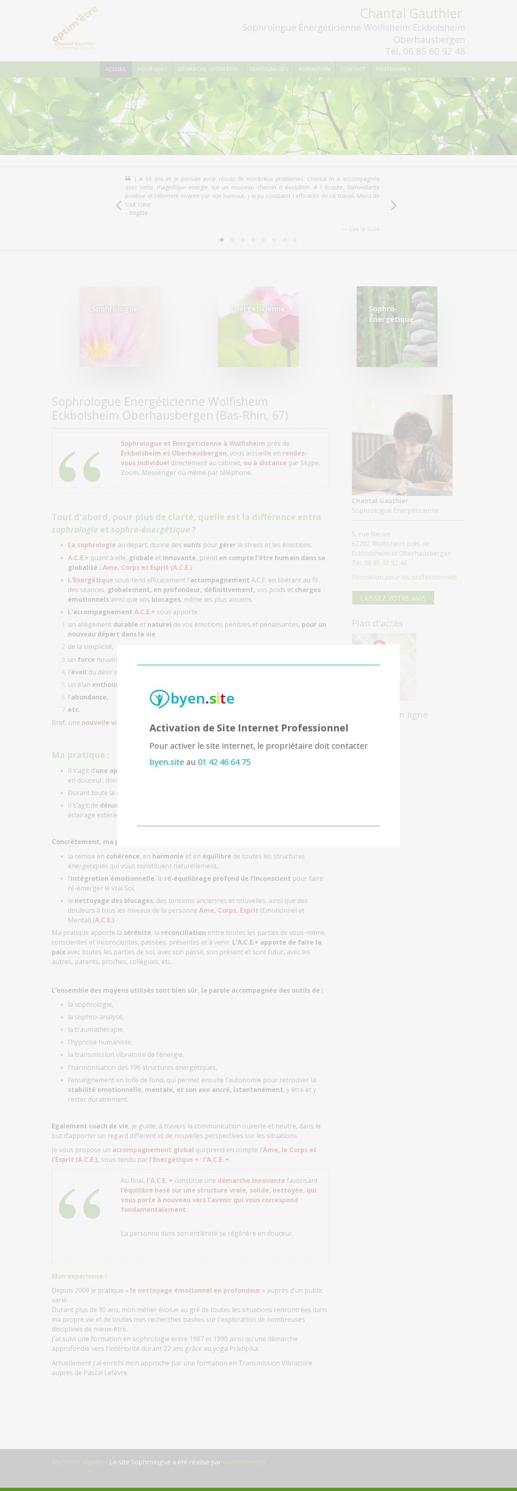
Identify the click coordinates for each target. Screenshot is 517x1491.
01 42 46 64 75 (224, 761)
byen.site (166, 761)
